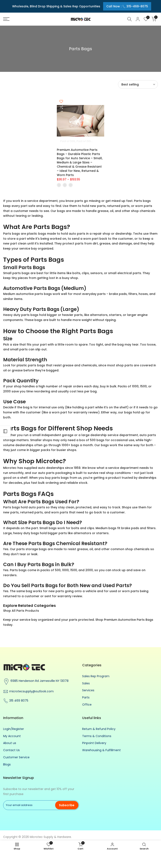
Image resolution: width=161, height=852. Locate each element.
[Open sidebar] (5, 431)
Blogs (7, 764)
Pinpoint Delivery (94, 743)
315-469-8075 (137, 6)
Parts (86, 697)
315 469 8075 (18, 700)
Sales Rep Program (95, 676)
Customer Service (16, 757)
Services (88, 690)
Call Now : (127, 6)
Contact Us (11, 750)
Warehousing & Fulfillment (101, 750)
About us (9, 743)
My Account (12, 736)
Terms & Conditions (96, 736)
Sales (86, 683)
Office (87, 704)
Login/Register (13, 729)
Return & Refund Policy (99, 729)
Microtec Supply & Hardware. (51, 837)
